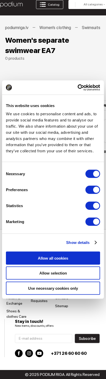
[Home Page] (11, 4)
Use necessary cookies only (53, 288)
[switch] (92, 190)
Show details (78, 242)
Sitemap (61, 306)
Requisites (39, 301)
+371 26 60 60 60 (69, 353)
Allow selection (53, 273)
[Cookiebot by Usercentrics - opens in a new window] (77, 87)
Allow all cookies (53, 258)
